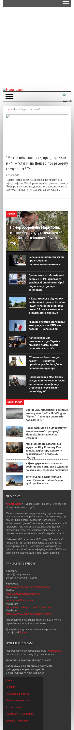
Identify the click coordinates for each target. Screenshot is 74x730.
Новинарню (54, 650)
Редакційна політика (17, 693)
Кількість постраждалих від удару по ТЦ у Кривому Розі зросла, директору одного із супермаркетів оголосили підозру (44, 450)
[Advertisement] (37, 47)
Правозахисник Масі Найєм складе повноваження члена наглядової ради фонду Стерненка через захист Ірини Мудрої (47, 384)
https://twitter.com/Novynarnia (23, 593)
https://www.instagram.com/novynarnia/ (28, 607)
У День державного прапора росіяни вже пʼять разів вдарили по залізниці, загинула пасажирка (47, 466)
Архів (9, 680)
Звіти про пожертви (17, 720)
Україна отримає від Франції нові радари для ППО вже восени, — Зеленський (47, 325)
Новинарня (14, 503)
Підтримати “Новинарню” (20, 714)
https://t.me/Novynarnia (19, 600)
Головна (10, 687)
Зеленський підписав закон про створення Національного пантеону (46, 261)
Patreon (24, 632)
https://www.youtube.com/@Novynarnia (28, 613)
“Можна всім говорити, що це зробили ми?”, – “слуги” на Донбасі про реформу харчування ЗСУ (37, 163)
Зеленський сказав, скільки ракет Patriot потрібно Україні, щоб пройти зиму (45, 480)
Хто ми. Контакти (15, 707)
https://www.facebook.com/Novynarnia (28, 587)
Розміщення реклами (18, 700)
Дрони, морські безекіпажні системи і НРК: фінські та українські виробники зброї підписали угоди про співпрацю (46, 282)
